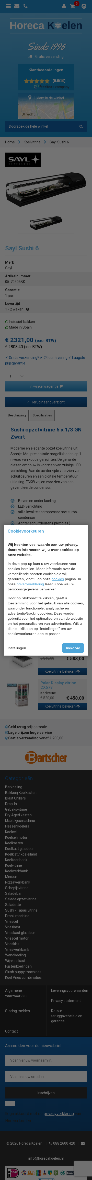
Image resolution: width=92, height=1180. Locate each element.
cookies (58, 579)
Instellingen (17, 648)
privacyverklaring (30, 584)
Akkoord (73, 648)
